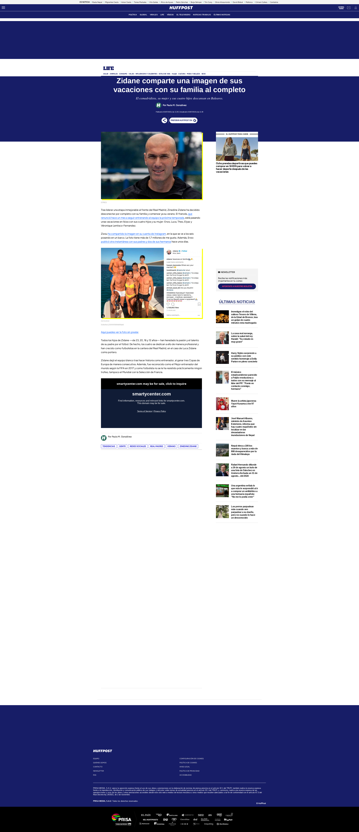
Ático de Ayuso (167, 2)
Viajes (131, 74)
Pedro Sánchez (182, 2)
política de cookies (188, 763)
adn (219, 815)
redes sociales (138, 446)
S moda (197, 823)
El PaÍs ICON (185, 823)
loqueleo (209, 823)
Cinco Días (185, 819)
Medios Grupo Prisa (122, 824)
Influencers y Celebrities (146, 74)
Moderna (159, 823)
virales (154, 15)
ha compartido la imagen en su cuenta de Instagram (137, 233)
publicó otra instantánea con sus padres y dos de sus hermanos (136, 241)
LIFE (162, 15)
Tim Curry (208, 2)
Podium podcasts (173, 823)
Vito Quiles (153, 2)
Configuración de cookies (192, 759)
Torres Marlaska (140, 2)
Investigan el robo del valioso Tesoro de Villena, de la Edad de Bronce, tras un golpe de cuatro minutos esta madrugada (244, 317)
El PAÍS (147, 815)
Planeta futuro (216, 819)
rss (94, 775)
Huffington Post (151, 819)
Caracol (229, 815)
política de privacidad (189, 771)
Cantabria (274, 2)
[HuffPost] (102, 750)
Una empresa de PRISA (122, 817)
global (143, 15)
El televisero (183, 15)
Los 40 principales (161, 815)
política (133, 15)
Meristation (223, 823)
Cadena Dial (196, 819)
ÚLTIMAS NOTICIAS (222, 15)
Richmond (145, 823)
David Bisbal (238, 2)
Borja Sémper (196, 2)
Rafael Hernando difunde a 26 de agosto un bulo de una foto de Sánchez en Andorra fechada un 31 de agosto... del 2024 (244, 470)
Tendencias (109, 446)
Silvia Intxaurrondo (222, 2)
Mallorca (249, 2)
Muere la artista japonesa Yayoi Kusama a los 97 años (243, 404)
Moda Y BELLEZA (193, 74)
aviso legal (185, 767)
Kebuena (227, 819)
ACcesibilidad (186, 775)
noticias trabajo (202, 15)
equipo (96, 759)
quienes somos (99, 763)
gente (122, 446)
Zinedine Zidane (188, 446)
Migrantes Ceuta (111, 2)
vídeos (170, 15)
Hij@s (174, 74)
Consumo (123, 74)
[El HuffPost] (181, 7)
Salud (105, 74)
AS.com (210, 815)
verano (171, 446)
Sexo (204, 74)
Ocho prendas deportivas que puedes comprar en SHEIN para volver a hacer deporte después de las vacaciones (236, 167)
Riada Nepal (97, 2)
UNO (166, 819)
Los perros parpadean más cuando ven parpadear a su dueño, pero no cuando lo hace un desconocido (243, 512)
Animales (114, 74)
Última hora (341, 7)
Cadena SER (201, 815)
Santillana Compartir (189, 815)
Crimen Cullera (261, 2)
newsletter (98, 771)
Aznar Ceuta (126, 2)
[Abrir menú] (3, 7)
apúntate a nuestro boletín (237, 286)
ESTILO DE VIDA (164, 74)
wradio (174, 819)
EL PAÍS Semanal (206, 819)
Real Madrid (156, 446)
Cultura (181, 74)
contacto (97, 767)
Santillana (174, 815)
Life (108, 69)
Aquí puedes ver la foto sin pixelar (119, 332)
